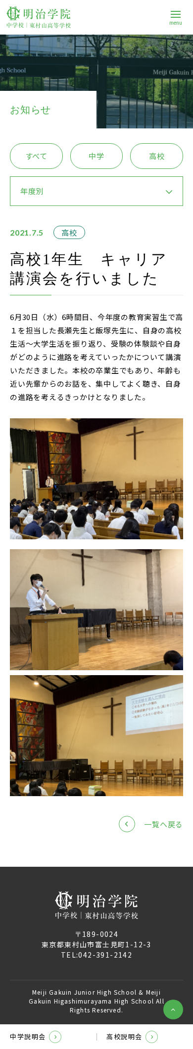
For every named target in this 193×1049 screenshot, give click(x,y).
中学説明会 (28, 1036)
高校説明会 (124, 1036)
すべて (36, 156)
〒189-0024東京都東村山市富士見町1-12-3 (96, 939)
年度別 (32, 191)
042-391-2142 (105, 955)
